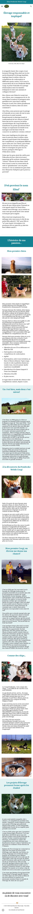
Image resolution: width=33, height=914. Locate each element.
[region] (16, 2)
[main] (16, 15)
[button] (2, 6)
